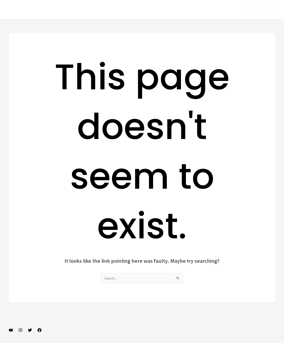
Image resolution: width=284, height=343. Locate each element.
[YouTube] (11, 330)
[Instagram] (20, 330)
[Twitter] (30, 330)
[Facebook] (39, 330)
